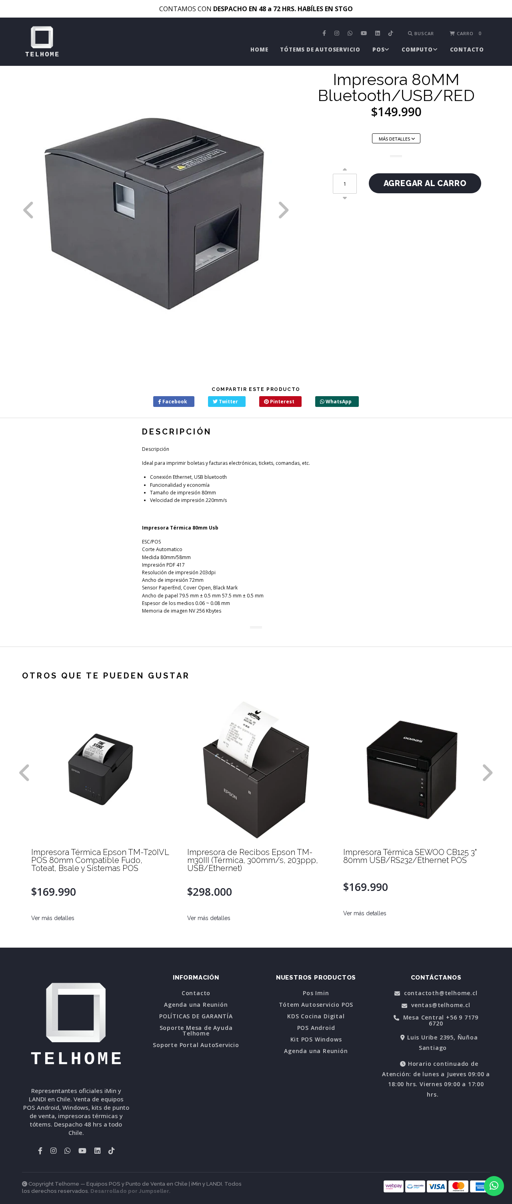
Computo (417, 49)
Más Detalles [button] (395, 139)
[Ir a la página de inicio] (42, 42)
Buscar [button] (423, 33)
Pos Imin (316, 993)
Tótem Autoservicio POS (316, 1005)
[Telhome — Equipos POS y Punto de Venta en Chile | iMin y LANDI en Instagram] (337, 34)
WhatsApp (338, 401)
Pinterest (281, 401)
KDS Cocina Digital (315, 1016)
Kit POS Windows (316, 1039)
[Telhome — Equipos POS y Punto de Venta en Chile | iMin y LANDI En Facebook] (325, 34)
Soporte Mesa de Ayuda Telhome (196, 1030)
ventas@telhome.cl (439, 1005)
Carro (468, 33)
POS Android (316, 1028)
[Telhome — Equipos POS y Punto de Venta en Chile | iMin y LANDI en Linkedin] (378, 34)
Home (259, 49)
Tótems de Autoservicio (320, 49)
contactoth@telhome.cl (440, 993)
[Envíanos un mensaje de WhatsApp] (494, 1186)
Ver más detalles (52, 918)
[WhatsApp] (351, 34)
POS (378, 49)
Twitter (228, 401)
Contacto (467, 49)
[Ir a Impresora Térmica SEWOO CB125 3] (412, 770)
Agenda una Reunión (196, 1005)
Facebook (174, 401)
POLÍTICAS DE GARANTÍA (196, 1016)
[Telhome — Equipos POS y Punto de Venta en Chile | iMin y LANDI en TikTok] (391, 34)
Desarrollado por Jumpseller (129, 1191)
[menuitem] (325, 34)
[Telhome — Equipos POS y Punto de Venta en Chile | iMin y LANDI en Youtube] (365, 34)
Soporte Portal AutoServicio (196, 1045)
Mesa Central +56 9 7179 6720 (439, 1020)
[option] (156, 210)
